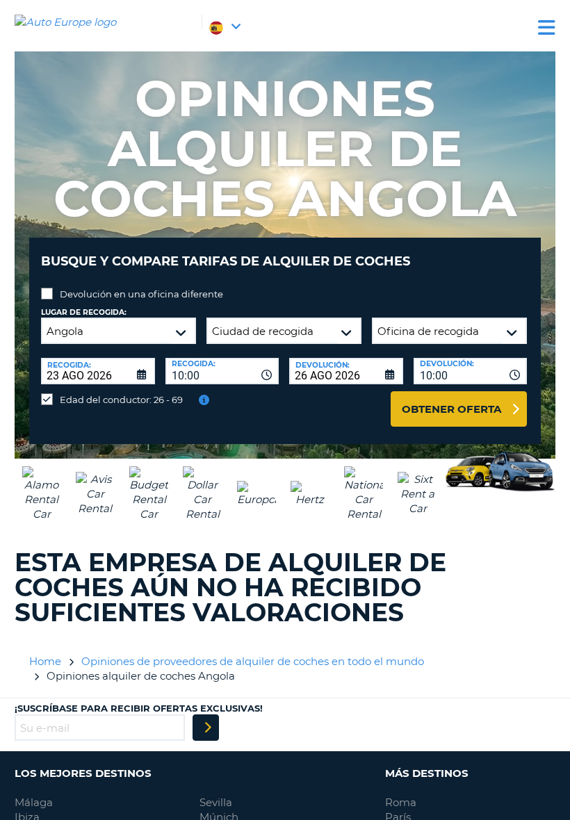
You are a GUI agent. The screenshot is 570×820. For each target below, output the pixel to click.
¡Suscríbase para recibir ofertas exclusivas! (139, 708)
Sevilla (216, 802)
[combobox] (222, 371)
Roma (400, 802)
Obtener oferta (451, 409)
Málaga (34, 802)
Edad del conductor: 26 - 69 (121, 399)
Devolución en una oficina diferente (141, 294)
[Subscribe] (206, 727)
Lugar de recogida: (84, 312)
